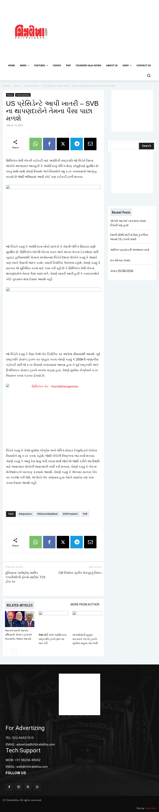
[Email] (90, 144)
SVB (85, 513)
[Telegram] (76, 144)
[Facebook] (49, 144)
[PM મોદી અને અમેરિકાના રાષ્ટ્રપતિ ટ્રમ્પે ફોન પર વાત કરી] (53, 621)
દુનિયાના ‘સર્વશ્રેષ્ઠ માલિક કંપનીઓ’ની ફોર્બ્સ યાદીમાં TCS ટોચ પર (25, 577)
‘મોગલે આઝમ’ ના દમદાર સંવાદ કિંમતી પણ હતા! (128, 223)
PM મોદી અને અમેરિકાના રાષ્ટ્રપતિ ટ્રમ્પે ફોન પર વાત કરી (52, 639)
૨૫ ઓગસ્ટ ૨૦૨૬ (120, 260)
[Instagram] (18, 787)
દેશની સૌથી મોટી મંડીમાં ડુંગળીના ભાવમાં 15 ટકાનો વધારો (129, 237)
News (17, 85)
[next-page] (14, 651)
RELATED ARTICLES (20, 605)
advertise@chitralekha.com (35, 744)
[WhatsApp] (35, 144)
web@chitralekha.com (32, 766)
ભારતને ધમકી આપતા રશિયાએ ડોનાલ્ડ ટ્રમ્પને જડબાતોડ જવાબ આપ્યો (18, 634)
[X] (63, 144)
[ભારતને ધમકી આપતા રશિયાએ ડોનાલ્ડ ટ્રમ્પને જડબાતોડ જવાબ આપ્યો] (19, 619)
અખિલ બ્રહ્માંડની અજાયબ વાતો (129, 249)
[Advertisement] (111, 31)
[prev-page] (7, 651)
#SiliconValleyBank (47, 513)
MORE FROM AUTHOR (85, 604)
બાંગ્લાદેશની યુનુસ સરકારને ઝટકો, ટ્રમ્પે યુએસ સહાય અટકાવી (85, 639)
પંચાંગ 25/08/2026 (121, 271)
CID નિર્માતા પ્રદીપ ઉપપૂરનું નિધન (80, 573)
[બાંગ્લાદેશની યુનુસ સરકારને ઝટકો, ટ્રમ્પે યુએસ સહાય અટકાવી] (87, 621)
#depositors (25, 513)
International (31, 85)
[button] (148, 75)
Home (6, 85)
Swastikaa (150, 808)
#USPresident (70, 513)
